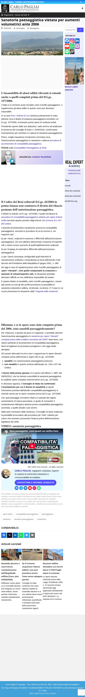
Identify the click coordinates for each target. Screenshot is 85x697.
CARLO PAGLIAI (23, 471)
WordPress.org (71, 201)
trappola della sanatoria (46, 291)
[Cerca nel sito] (80, 30)
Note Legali (33, 693)
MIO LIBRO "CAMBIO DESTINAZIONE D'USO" (24, 2)
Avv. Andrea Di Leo (21, 116)
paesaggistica (47, 514)
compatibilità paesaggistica (27, 514)
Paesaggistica (34, 28)
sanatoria (6, 519)
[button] (81, 2)
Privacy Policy (44, 693)
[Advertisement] (32, 74)
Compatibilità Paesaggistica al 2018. (30, 148)
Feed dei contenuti (72, 191)
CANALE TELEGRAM (41, 157)
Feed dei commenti (73, 196)
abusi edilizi (7, 514)
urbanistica (41, 519)
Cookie (53, 693)
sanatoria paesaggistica (26, 426)
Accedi (67, 186)
